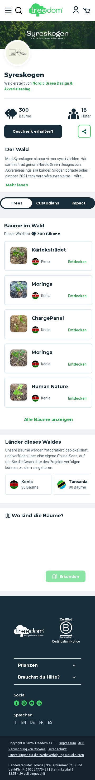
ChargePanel (48, 318)
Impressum (67, 743)
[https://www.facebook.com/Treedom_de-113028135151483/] (16, 703)
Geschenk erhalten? (33, 131)
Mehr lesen (17, 185)
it (15, 722)
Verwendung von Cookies (27, 749)
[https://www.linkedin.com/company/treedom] (39, 703)
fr (41, 722)
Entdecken (77, 262)
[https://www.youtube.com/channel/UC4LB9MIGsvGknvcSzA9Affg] (32, 703)
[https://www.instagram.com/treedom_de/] (24, 703)
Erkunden (69, 576)
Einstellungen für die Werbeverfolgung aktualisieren (46, 755)
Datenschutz (57, 749)
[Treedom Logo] (47, 15)
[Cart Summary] (87, 10)
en (23, 722)
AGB (81, 743)
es (50, 722)
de (32, 722)
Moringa (42, 284)
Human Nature (50, 386)
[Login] (75, 10)
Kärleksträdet (49, 250)
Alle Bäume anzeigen (48, 419)
